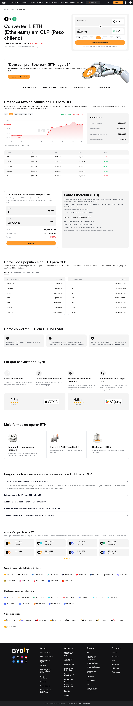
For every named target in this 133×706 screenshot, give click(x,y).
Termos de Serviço (72, 703)
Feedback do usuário (91, 671)
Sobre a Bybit (45, 652)
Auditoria (67, 696)
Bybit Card (115, 668)
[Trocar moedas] (100, 26)
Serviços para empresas (69, 674)
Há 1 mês (26, 272)
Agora (6, 272)
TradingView (116, 672)
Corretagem (91, 680)
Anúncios (43, 665)
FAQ (88, 652)
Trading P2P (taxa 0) (68, 659)
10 (111, 38)
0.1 (91, 38)
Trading (114, 652)
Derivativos (115, 656)
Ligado (9, 219)
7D (11, 114)
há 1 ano (35, 272)
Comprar (10, 208)
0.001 (78, 38)
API (88, 684)
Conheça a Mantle (46, 656)
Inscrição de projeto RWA (68, 685)
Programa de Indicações (68, 669)
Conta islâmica (45, 686)
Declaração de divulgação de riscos (45, 671)
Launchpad (115, 664)
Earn (113, 660)
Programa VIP (69, 664)
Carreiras (43, 682)
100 (118, 38)
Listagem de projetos (68, 680)
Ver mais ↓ (66, 558)
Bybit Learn (90, 676)
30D (20, 114)
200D (30, 114)
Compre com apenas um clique (68, 653)
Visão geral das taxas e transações (45, 691)
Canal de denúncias (43, 677)
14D (16, 114)
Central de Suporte (93, 667)
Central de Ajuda (92, 663)
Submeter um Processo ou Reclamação (91, 657)
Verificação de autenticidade (92, 689)
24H (6, 114)
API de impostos (67, 691)
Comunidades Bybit (45, 661)
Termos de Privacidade (84, 703)
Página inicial (9, 9)
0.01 (85, 38)
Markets (24, 2)
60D (25, 114)
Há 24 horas (16, 272)
